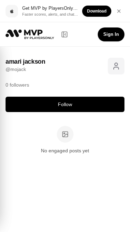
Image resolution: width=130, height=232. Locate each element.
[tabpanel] (65, 140)
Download (96, 11)
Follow (65, 104)
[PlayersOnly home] (30, 34)
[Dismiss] (118, 11)
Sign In (111, 34)
